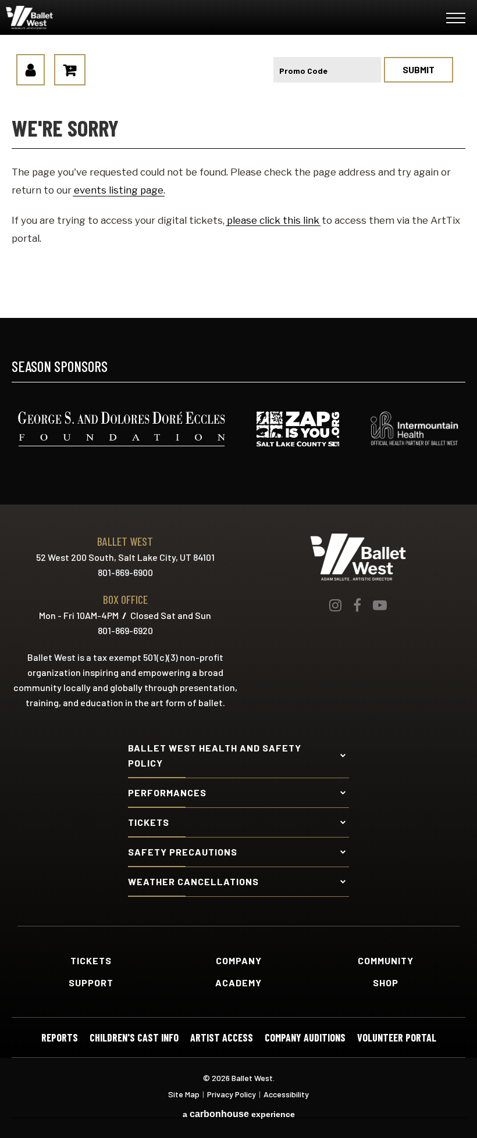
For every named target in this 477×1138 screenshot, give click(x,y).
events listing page (118, 190)
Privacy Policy (231, 1094)
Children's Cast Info (134, 1037)
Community (386, 961)
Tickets (91, 961)
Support (91, 983)
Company (239, 961)
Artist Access (221, 1037)
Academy (238, 983)
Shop (385, 983)
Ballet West (76, 17)
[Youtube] (380, 605)
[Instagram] (335, 605)
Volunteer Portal (396, 1037)
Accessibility (286, 1094)
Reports (59, 1037)
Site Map (184, 1094)
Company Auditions (305, 1037)
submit (419, 69)
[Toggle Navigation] (455, 20)
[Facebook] (357, 605)
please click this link (273, 220)
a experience (239, 1114)
